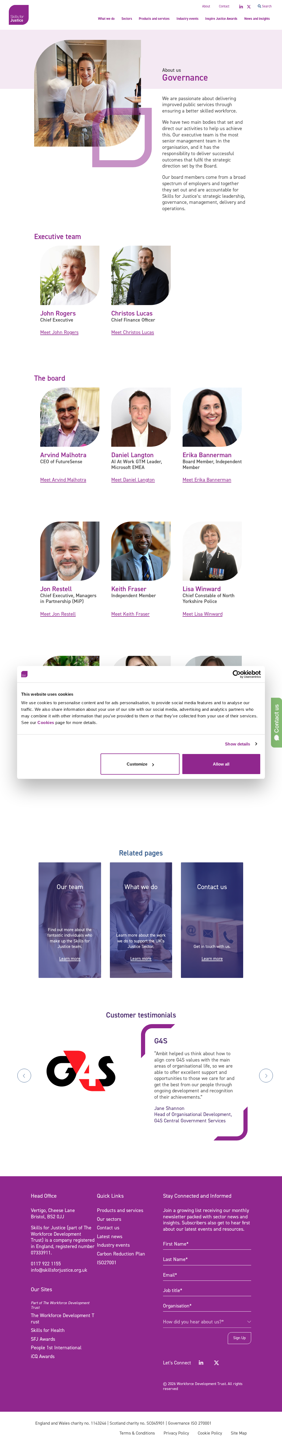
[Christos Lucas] (140, 275)
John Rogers (58, 313)
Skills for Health (48, 1330)
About (206, 6)
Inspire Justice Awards (221, 19)
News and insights (257, 19)
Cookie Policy (210, 1433)
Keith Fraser (129, 588)
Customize (137, 764)
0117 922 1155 (46, 1264)
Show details (237, 744)
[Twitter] (216, 1362)
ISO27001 (106, 1262)
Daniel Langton (132, 454)
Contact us (108, 1228)
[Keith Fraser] (140, 551)
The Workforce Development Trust (62, 1318)
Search (266, 6)
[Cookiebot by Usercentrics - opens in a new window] (237, 674)
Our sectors (109, 1219)
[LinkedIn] (201, 1362)
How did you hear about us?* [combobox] (193, 1322)
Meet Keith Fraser (130, 614)
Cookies (45, 722)
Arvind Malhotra (63, 454)
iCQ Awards (43, 1356)
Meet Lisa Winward (203, 614)
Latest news (109, 1236)
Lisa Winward (202, 588)
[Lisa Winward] (212, 551)
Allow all (221, 764)
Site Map (239, 1433)
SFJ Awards (43, 1339)
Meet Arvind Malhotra (63, 479)
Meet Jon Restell (58, 614)
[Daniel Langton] (140, 416)
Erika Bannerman (207, 454)
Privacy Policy (176, 1433)
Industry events (188, 19)
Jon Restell (56, 588)
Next (266, 1075)
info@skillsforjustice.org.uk (59, 1270)
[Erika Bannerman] (212, 416)
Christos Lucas (132, 313)
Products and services (154, 19)
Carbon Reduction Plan (121, 1254)
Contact (224, 6)
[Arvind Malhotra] (69, 416)
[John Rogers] (69, 275)
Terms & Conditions (137, 1433)
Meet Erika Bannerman (207, 479)
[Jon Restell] (69, 551)
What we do (106, 19)
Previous (24, 1075)
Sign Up (239, 1338)
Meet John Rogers (59, 332)
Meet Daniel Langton (133, 479)
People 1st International (56, 1348)
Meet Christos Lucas (132, 332)
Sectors (126, 19)
